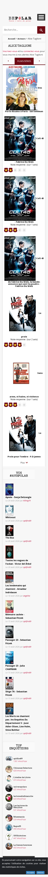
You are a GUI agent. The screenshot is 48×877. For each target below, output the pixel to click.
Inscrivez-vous (10, 51)
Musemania (19, 817)
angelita (26, 596)
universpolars (20, 787)
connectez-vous (31, 51)
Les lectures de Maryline (20, 806)
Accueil (11, 38)
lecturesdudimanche (23, 796)
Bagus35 (17, 826)
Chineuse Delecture (22, 768)
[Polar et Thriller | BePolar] (20, 18)
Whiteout (10, 517)
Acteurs (22, 38)
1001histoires (19, 836)
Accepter (30, 873)
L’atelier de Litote (21, 777)
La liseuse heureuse (22, 845)
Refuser (40, 873)
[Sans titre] (9, 489)
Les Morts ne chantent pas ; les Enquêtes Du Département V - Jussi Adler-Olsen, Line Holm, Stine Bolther (18, 723)
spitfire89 (27, 520)
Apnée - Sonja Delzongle (18, 497)
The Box (9, 537)
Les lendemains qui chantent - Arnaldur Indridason (15, 589)
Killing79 (27, 500)
